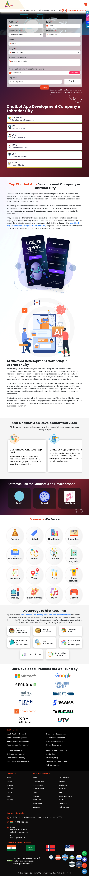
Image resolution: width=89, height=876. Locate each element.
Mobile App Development (16, 734)
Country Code (15, 31)
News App (36, 807)
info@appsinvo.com (31, 10)
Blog (8, 796)
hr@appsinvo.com (18, 837)
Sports (61, 800)
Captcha (13, 78)
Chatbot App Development (56, 734)
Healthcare (37, 800)
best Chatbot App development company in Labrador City (46, 615)
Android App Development (17, 738)
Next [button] (81, 510)
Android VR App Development (18, 741)
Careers (10, 789)
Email (49, 22)
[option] (19, 498)
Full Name (13, 22)
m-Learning (37, 803)
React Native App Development (19, 761)
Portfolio (10, 781)
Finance (36, 796)
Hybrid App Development (55, 741)
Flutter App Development (55, 738)
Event (35, 792)
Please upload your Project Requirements (26, 69)
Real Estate (63, 785)
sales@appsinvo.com (51, 10)
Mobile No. (51, 31)
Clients (9, 792)
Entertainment (38, 789)
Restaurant (63, 789)
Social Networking (65, 796)
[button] (84, 871)
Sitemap (10, 800)
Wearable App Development (56, 761)
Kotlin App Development (16, 754)
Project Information (17, 57)
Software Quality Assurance (56, 750)
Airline (35, 778)
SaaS (61, 792)
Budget (12, 48)
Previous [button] (76, 510)
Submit (45, 87)
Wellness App (64, 807)
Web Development (53, 765)
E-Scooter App (38, 781)
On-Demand (64, 778)
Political (62, 781)
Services (10, 785)
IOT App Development (15, 750)
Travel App (63, 803)
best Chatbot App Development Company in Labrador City (44, 224)
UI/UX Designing (52, 758)
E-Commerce (38, 785)
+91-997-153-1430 (20, 822)
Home (9, 778)
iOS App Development (54, 745)
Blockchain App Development (18, 745)
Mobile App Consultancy (16, 758)
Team (11, 39)
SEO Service (50, 754)
